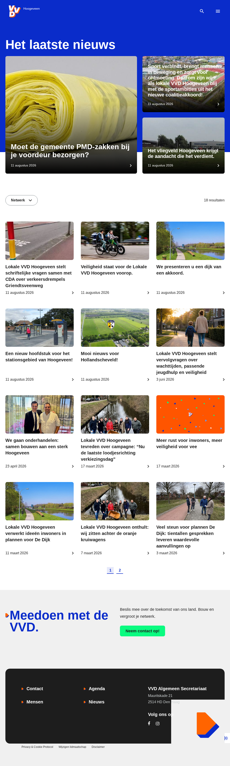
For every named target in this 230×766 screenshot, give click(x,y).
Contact (35, 688)
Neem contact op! (142, 631)
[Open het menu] (218, 11)
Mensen (35, 701)
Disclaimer (98, 747)
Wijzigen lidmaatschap (72, 747)
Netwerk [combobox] (18, 200)
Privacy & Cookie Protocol (37, 747)
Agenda (97, 688)
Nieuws (96, 701)
